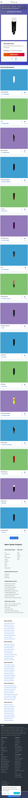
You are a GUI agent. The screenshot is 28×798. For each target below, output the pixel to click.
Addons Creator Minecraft (9, 685)
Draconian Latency (6, 298)
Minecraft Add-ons (5, 766)
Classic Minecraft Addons (9, 699)
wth (2, 121)
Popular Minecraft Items (9, 710)
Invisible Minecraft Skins (9, 623)
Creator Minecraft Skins (9, 630)
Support (3, 742)
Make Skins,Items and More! (10, 583)
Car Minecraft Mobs (8, 652)
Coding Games (4, 756)
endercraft (3, 355)
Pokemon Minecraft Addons (10, 697)
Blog (2, 739)
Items (18, 557)
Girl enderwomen (5, 238)
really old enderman (5, 179)
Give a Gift (17, 742)
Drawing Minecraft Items (9, 716)
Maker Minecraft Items (9, 708)
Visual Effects (7, 554)
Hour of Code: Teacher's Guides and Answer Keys (14, 612)
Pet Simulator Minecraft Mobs (10, 654)
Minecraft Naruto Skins (9, 632)
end (2, 267)
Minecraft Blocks (4, 764)
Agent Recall (7, 574)
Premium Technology (7, 444)
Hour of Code (4, 772)
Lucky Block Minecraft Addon (10, 687)
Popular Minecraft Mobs (9, 649)
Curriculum (17, 741)
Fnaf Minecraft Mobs (8, 647)
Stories (6, 564)
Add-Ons (19, 555)
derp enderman (4, 296)
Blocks (18, 554)
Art (5, 552)
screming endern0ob (5, 413)
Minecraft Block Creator (9, 665)
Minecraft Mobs (4, 763)
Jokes (6, 555)
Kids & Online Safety (5, 785)
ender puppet (4, 442)
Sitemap (3, 749)
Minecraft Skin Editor (5, 761)
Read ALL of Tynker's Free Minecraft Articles (13, 597)
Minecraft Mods (4, 769)
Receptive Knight (6, 415)
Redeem (17, 744)
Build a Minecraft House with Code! (11, 590)
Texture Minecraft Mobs (9, 645)
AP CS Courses (18, 766)
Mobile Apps (4, 747)
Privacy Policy (5, 784)
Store (2, 752)
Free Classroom (18, 759)
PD (15, 772)
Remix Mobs (14, 54)
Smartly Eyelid (5, 123)
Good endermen (4, 92)
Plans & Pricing (18, 749)
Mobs (19, 6)
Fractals (6, 559)
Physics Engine (7, 557)
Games (6, 562)
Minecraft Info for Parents (10, 595)
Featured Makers (19, 747)
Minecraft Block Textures (9, 670)
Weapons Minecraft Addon (10, 689)
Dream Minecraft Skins (9, 633)
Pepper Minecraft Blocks (9, 677)
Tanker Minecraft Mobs (9, 656)
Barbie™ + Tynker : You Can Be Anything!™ (13, 603)
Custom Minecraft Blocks (9, 666)
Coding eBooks (4, 750)
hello (3, 327)
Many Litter (4, 211)
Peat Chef (4, 357)
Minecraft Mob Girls (8, 651)
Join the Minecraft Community (10, 587)
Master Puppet (4, 150)
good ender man (4, 530)
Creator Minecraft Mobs (9, 644)
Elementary (17, 761)
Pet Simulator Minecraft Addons (11, 694)
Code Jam (3, 770)
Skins (18, 552)
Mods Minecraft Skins (9, 625)
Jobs (2, 746)
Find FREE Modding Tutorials (10, 592)
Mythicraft (7, 575)
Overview (17, 739)
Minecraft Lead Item (8, 704)
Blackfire (4, 503)
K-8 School (17, 769)
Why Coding (17, 746)
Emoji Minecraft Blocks (9, 673)
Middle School (18, 763)
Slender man (4, 501)
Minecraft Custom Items (9, 706)
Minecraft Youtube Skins (9, 626)
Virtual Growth (5, 269)
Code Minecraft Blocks (9, 678)
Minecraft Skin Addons (9, 691)
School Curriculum (19, 758)
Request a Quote (18, 777)
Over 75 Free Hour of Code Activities (11, 610)
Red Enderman (4, 471)
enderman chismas (5, 325)
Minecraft (14, 6)
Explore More (14, 538)
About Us (3, 741)
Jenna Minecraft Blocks (9, 680)
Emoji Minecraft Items (9, 711)
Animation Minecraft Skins (10, 635)
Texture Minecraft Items (9, 715)
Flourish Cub (5, 473)
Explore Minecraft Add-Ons (10, 588)
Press (2, 744)
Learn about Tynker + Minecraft (14, 11)
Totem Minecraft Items (9, 713)
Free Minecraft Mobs (8, 658)
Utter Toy (4, 532)
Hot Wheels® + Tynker (9, 609)
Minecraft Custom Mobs (9, 659)
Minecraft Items (4, 767)
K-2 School (17, 767)
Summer (17, 752)
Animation (7, 560)
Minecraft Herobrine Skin (9, 639)
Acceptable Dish (5, 152)
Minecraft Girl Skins (8, 637)
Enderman (19, 50)
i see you (3, 209)
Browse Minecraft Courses (10, 585)
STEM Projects (18, 775)
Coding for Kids (6, 6)
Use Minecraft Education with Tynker (12, 594)
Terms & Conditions (5, 782)
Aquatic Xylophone (6, 181)
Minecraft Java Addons (9, 692)
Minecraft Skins (4, 759)
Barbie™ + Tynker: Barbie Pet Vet (11, 605)
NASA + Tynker (7, 607)
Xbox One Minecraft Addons (10, 696)
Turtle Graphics (7, 567)
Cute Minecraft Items (8, 720)
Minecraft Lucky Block (9, 671)
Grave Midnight (5, 94)
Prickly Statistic (5, 240)
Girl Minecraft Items (8, 718)
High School (17, 764)
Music (6, 566)
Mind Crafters (7, 577)
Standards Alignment (19, 770)
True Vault (4, 386)
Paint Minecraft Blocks (9, 668)
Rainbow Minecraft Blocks (9, 675)
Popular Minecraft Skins (9, 628)
